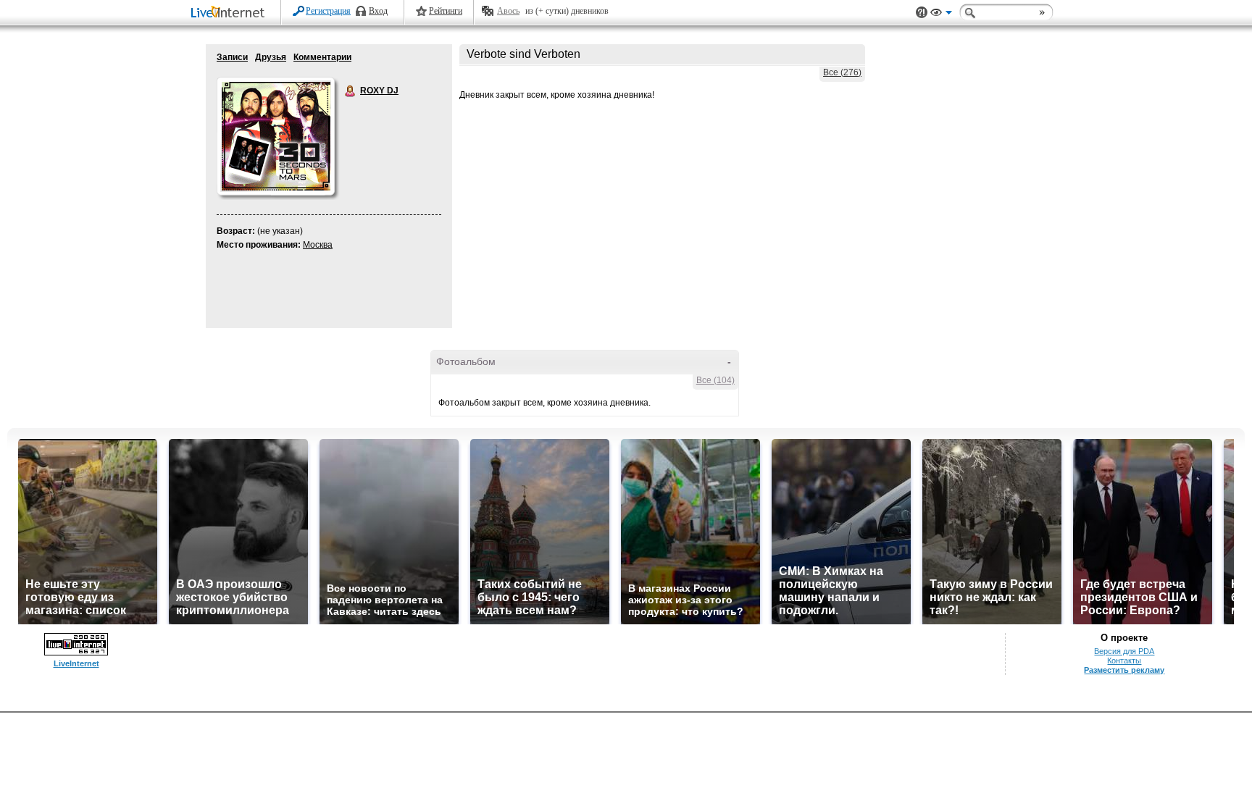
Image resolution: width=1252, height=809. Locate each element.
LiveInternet (230, 13)
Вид (941, 14)
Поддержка (921, 13)
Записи (232, 57)
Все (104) (715, 380)
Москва (318, 245)
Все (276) (842, 72)
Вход (378, 11)
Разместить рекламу (1124, 670)
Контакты (1124, 660)
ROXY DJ (350, 91)
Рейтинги (445, 11)
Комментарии (322, 57)
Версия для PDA (1124, 651)
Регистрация (328, 11)
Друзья (270, 57)
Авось (508, 11)
